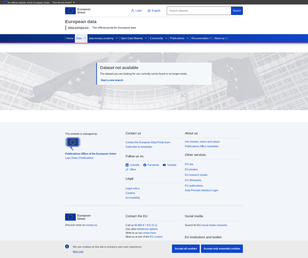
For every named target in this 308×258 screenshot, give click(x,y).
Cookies (130, 193)
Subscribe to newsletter (139, 146)
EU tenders (191, 169)
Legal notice (133, 188)
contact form (149, 233)
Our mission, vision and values (202, 141)
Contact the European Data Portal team (148, 142)
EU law (189, 164)
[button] (64, 2)
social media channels (214, 225)
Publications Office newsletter (202, 146)
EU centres (156, 236)
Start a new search (112, 80)
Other (133, 169)
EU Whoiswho (193, 180)
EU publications (194, 185)
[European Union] (93, 217)
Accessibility (133, 197)
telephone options (147, 229)
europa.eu (91, 225)
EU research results (196, 175)
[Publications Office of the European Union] (93, 143)
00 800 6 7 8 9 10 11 (145, 225)
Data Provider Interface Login (201, 190)
